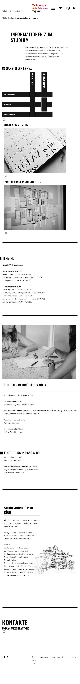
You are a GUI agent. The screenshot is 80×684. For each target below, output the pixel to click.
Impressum (43, 657)
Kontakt (73, 657)
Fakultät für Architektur (12, 11)
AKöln (4, 18)
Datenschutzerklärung (59, 657)
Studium (11, 18)
